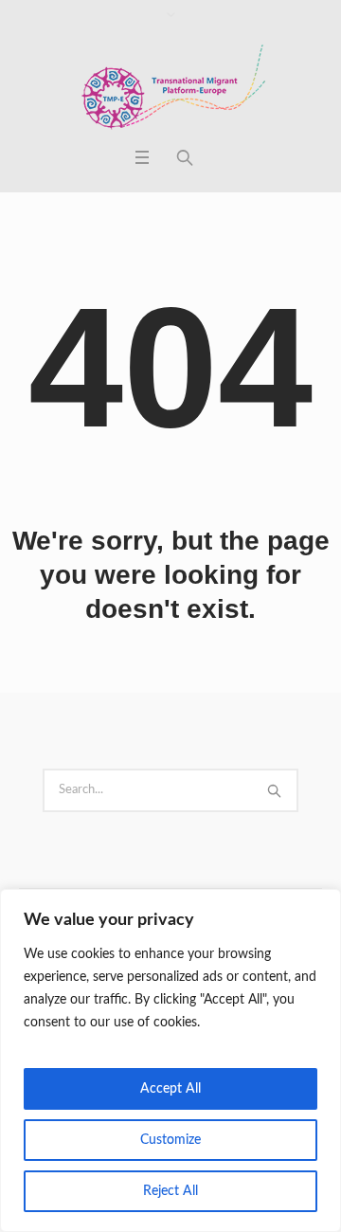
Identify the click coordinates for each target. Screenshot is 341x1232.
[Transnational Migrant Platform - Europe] (170, 89)
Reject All (170, 1191)
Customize (170, 1140)
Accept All (170, 1089)
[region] (170, 1060)
